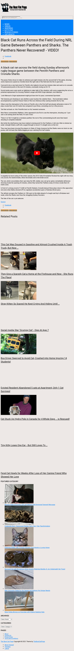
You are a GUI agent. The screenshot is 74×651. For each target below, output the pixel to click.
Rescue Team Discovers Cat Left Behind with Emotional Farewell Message (30, 505)
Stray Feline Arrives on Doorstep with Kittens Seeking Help (24, 612)
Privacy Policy (9, 637)
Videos (7, 26)
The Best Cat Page (7, 641)
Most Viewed (9, 645)
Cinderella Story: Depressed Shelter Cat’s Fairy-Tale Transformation (27, 526)
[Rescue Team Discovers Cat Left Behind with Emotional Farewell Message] (19, 503)
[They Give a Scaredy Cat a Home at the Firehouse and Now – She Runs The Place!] (37, 261)
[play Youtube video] (37, 153)
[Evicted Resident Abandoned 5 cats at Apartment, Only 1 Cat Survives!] (37, 374)
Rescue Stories (11, 32)
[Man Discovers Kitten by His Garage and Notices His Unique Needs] (19, 589)
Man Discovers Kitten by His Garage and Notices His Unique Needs (27, 590)
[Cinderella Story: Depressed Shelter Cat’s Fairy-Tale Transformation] (19, 524)
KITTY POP (9, 30)
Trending (7, 647)
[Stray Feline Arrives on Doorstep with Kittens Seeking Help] (19, 610)
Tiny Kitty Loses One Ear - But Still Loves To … (24, 445)
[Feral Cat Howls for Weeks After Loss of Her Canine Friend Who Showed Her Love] (37, 459)
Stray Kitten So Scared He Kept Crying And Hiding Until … (30, 303)
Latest (7, 648)
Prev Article (5, 61)
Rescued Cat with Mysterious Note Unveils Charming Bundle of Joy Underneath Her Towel (35, 569)
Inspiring (9, 28)
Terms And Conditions (11, 638)
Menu (3, 20)
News (7, 24)
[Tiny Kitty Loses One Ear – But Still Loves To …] (37, 432)
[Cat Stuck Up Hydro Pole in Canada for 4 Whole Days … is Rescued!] (37, 405)
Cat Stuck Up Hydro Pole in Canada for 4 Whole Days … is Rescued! (35, 419)
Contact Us (8, 635)
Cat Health (9, 34)
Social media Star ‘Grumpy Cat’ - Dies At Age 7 (25, 330)
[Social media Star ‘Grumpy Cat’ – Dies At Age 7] (37, 317)
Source (3, 202)
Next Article (13, 61)
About (6, 634)
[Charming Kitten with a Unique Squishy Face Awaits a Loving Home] (19, 546)
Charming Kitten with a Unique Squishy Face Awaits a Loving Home (27, 548)
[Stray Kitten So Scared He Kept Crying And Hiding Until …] (37, 290)
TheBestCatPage (39, 641)
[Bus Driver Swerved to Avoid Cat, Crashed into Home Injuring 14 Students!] (37, 344)
